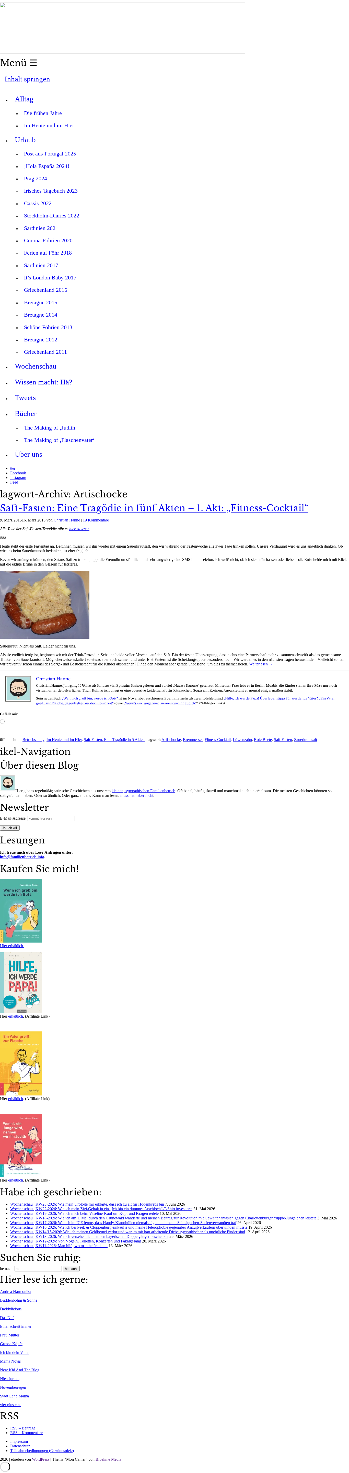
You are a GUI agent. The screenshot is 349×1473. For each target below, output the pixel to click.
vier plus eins (10, 1405)
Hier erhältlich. (12, 946)
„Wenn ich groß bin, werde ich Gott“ (90, 698)
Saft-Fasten (283, 739)
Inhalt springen (27, 79)
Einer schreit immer (15, 1326)
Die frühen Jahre (43, 113)
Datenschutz (20, 1446)
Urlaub (25, 139)
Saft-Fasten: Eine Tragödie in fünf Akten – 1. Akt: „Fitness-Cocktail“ (154, 508)
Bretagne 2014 (40, 314)
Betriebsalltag (33, 739)
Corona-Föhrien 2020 (48, 240)
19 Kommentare (96, 520)
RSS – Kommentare (26, 1432)
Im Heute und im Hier (49, 125)
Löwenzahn (242, 739)
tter (12, 468)
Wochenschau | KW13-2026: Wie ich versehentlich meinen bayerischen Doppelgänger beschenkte (89, 1236)
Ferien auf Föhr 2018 (48, 252)
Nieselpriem (9, 1378)
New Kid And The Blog (19, 1370)
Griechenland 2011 (45, 352)
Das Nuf (7, 1317)
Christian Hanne (67, 520)
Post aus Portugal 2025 (50, 153)
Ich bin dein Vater (14, 1352)
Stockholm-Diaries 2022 (51, 215)
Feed (14, 482)
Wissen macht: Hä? (43, 382)
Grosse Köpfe (11, 1344)
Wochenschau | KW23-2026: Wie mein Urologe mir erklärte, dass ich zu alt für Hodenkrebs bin (87, 1204)
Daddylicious (10, 1309)
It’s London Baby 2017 (50, 277)
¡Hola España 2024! (46, 166)
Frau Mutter (9, 1335)
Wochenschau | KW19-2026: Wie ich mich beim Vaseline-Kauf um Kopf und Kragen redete (84, 1213)
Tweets (25, 397)
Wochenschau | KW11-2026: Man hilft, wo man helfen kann (59, 1246)
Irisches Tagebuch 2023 (51, 190)
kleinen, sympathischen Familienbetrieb (143, 791)
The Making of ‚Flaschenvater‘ (59, 440)
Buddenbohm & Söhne (18, 1300)
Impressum (19, 1441)
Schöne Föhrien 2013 (48, 327)
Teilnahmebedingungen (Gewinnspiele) (42, 1450)
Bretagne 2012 (40, 339)
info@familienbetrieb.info (22, 857)
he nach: (7, 1268)
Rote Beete (263, 739)
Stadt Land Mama (14, 1396)
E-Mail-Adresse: (14, 818)
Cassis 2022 (38, 203)
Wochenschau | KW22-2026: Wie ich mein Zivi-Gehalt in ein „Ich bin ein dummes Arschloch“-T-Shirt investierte (101, 1209)
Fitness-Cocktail (218, 739)
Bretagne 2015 (40, 302)
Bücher (26, 413)
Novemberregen (13, 1387)
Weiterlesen (261, 664)
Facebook (18, 473)
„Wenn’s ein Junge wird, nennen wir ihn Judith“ (160, 703)
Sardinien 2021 (41, 228)
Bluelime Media (108, 1459)
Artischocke (171, 739)
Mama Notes (10, 1361)
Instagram (18, 477)
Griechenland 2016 (45, 290)
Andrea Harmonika (15, 1291)
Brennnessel (193, 739)
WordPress (40, 1459)
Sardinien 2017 (41, 265)
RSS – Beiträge (22, 1428)
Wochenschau (35, 366)
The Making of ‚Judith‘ (50, 427)
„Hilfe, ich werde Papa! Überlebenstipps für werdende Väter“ (270, 698)
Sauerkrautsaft (305, 739)
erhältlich (15, 1016)
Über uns (28, 454)
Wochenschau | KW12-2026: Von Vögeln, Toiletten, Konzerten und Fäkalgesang (75, 1241)
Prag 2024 (35, 178)
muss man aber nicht (136, 795)
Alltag (24, 99)
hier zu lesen (79, 529)
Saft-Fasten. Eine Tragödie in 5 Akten (114, 739)
